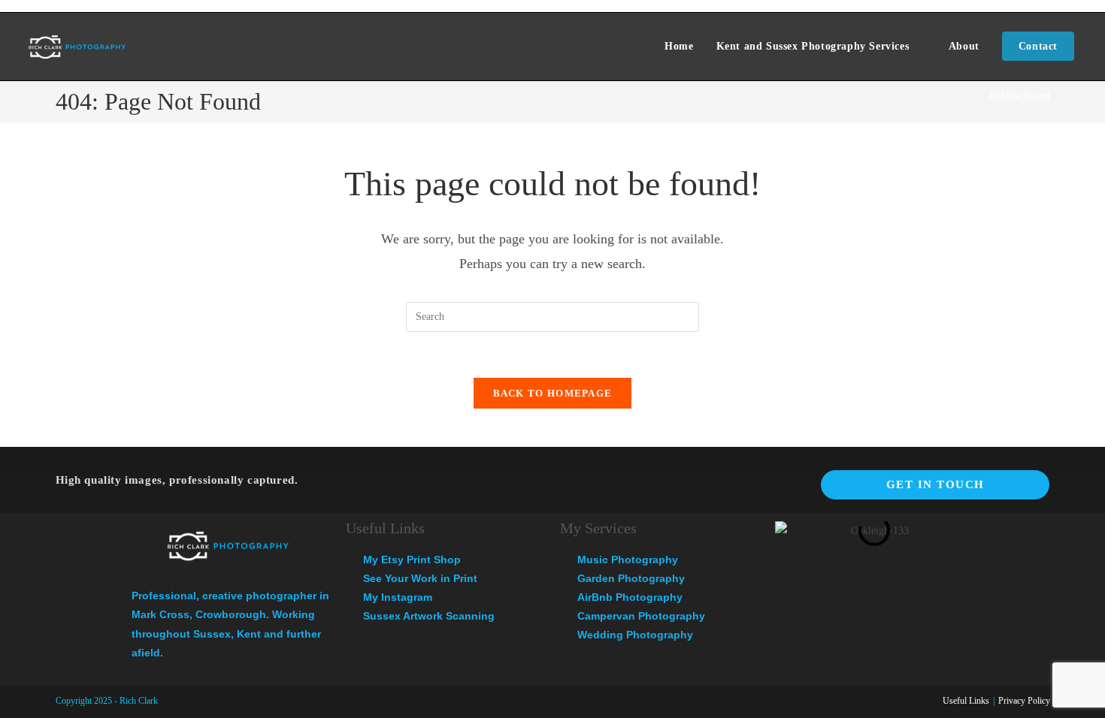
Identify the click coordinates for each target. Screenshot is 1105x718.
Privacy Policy (1024, 700)
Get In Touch (935, 484)
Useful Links (966, 700)
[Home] (970, 95)
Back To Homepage (553, 393)
